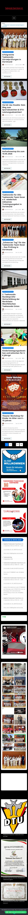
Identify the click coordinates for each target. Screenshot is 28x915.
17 (17, 444)
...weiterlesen (6, 76)
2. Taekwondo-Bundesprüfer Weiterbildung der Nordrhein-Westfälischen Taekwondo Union (11, 300)
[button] (24, 776)
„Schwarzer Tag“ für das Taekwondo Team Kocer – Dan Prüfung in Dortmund (13, 246)
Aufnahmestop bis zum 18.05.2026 (13, 152)
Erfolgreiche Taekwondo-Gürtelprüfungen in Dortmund (11, 58)
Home (3, 23)
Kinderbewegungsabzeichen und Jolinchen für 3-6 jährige (14, 353)
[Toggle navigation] (14, 18)
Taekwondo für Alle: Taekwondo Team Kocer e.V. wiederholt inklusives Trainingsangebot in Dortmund (13, 200)
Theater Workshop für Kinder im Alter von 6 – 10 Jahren (13, 418)
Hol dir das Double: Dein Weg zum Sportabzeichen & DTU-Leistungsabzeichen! (13, 108)
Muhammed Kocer (9, 64)
